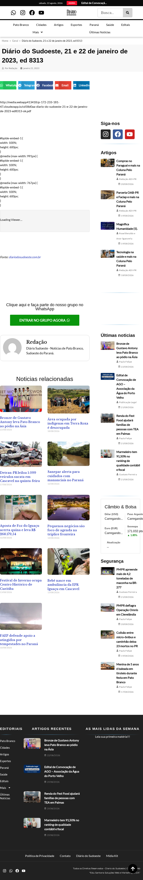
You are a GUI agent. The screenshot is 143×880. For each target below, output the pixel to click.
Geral (15, 40)
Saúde (3, 774)
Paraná (4, 767)
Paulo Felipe (125, 361)
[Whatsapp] (13, 12)
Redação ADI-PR (127, 179)
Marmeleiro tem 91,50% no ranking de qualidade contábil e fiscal (128, 460)
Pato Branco (7, 741)
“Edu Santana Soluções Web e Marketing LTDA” (114, 872)
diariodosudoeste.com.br (25, 257)
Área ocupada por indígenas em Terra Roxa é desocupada (67, 423)
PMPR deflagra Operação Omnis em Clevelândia (127, 610)
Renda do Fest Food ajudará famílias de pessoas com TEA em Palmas (127, 424)
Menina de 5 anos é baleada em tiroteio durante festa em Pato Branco (127, 673)
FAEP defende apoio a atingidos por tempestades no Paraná (19, 640)
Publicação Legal (127, 402)
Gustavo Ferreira (128, 474)
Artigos (4, 754)
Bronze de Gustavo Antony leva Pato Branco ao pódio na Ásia (20, 422)
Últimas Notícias (5, 796)
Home (5, 40)
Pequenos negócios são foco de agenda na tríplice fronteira (66, 530)
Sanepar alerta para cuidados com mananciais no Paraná (65, 476)
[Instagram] (23, 12)
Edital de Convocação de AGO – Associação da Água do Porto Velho (61, 771)
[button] (8, 85)
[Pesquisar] (127, 12)
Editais (4, 781)
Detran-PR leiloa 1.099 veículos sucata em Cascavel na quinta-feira (20, 477)
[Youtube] (41, 12)
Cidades (5, 747)
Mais (3, 787)
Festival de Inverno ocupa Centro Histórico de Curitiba (21, 584)
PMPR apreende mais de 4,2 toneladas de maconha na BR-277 (126, 578)
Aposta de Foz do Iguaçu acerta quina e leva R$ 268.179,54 (19, 530)
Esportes (5, 761)
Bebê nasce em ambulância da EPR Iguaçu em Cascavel (63, 585)
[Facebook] (32, 12)
